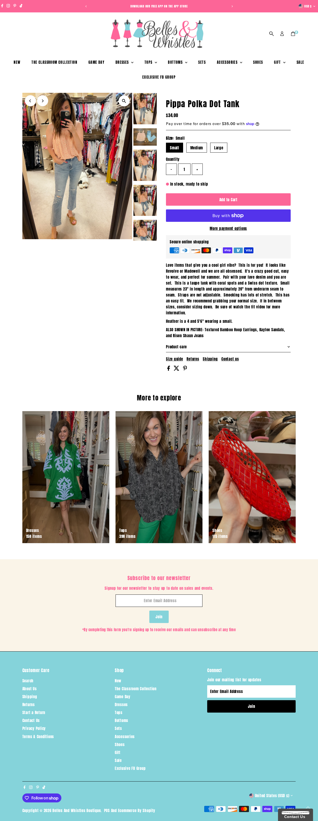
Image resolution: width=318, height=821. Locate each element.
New (17, 62)
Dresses (123, 62)
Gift (278, 62)
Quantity (173, 159)
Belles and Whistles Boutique (76, 810)
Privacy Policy (34, 728)
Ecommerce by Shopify (136, 810)
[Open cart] (293, 34)
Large (218, 148)
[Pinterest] (14, 6)
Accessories (228, 62)
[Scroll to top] (308, 807)
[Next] (232, 6)
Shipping (210, 359)
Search (28, 681)
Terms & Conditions (38, 736)
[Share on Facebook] (169, 369)
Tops (149, 62)
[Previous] (86, 6)
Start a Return (33, 712)
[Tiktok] (21, 6)
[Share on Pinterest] (185, 369)
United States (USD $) (272, 795)
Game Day (96, 62)
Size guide (174, 359)
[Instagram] (8, 6)
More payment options (228, 228)
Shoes (258, 62)
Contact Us (31, 720)
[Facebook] (2, 6)
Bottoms (176, 62)
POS (107, 810)
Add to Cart (228, 199)
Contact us (230, 359)
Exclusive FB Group (159, 77)
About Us (29, 688)
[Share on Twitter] (177, 369)
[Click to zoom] (124, 100)
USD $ (308, 6)
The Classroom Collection (54, 62)
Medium (196, 148)
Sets (202, 62)
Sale (300, 62)
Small (174, 148)
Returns (193, 359)
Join (159, 617)
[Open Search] (271, 34)
